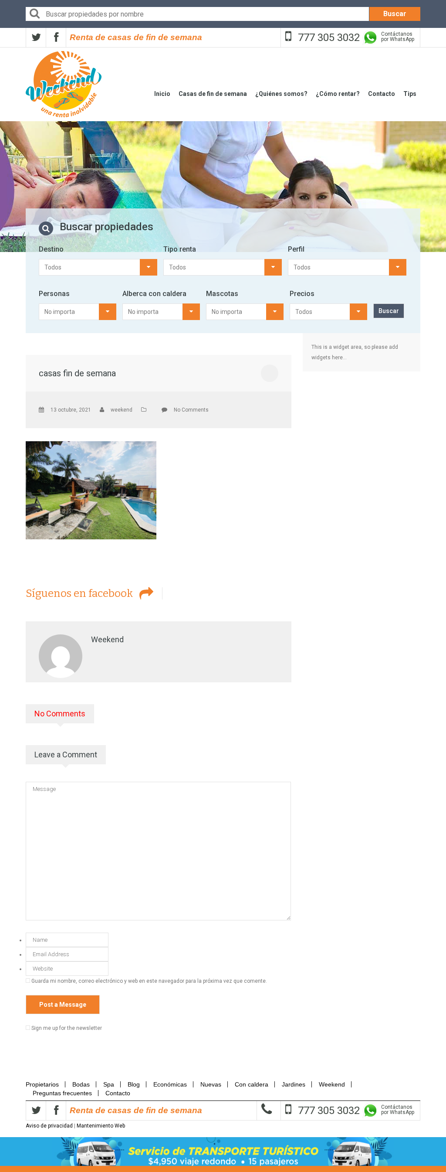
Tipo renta (179, 249)
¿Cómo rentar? (338, 93)
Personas (54, 294)
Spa (108, 1084)
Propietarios (45, 1084)
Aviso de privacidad (49, 1126)
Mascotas (222, 294)
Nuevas (210, 1084)
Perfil (296, 249)
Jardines (293, 1084)
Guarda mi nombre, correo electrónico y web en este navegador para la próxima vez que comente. (149, 981)
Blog (134, 1084)
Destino (51, 249)
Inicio (162, 93)
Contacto (381, 93)
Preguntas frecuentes (62, 1093)
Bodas (81, 1084)
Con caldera (251, 1084)
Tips (409, 93)
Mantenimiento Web (101, 1126)
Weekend (332, 1084)
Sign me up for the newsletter (66, 1028)
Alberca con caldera (154, 294)
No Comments (191, 410)
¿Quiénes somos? (281, 93)
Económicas (170, 1084)
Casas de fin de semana (213, 93)
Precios (302, 294)
